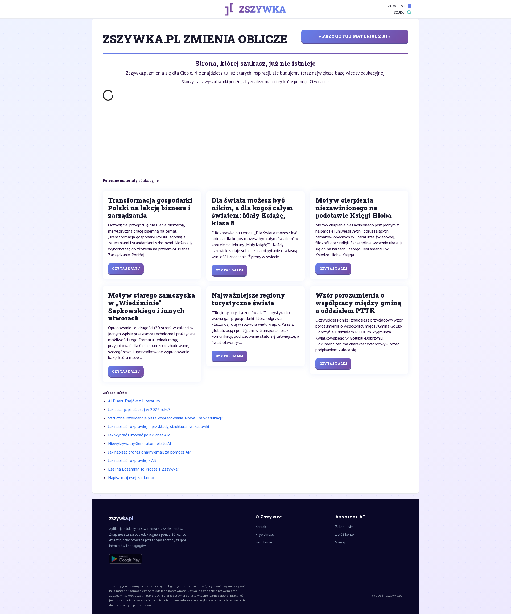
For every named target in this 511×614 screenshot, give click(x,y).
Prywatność (265, 534)
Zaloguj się (396, 6)
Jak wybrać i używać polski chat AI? (139, 435)
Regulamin (264, 542)
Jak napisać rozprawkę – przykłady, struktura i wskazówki (158, 426)
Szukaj (399, 12)
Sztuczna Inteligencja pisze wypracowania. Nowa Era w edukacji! (165, 418)
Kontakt (261, 526)
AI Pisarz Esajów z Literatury (134, 400)
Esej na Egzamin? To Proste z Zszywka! (143, 469)
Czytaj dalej (126, 268)
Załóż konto (344, 534)
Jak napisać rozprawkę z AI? (132, 460)
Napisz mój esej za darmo (131, 477)
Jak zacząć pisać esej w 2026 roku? (139, 409)
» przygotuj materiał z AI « (355, 36)
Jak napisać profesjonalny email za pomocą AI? (149, 452)
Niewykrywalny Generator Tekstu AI (139, 443)
